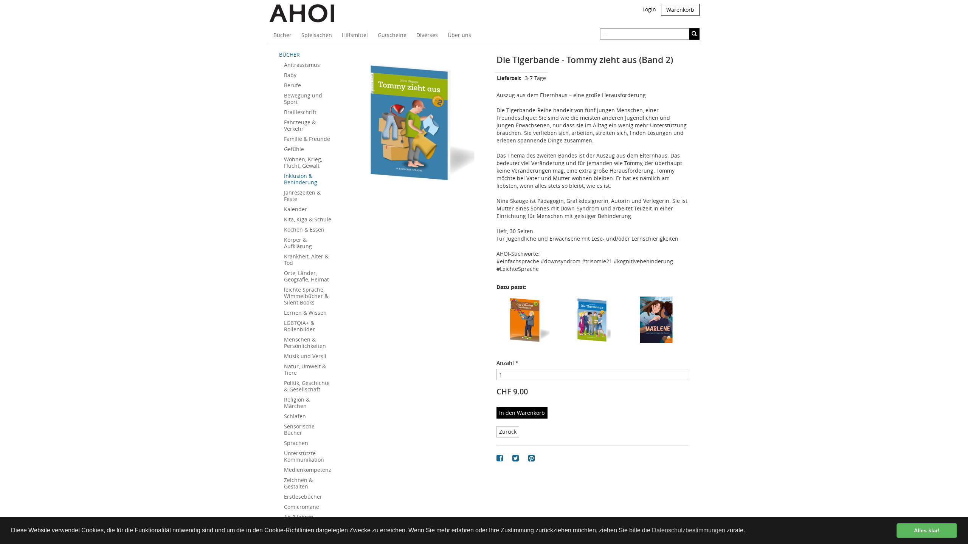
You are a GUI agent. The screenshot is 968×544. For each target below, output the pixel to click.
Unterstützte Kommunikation (304, 456)
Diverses (427, 35)
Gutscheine (392, 35)
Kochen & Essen (304, 229)
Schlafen (295, 416)
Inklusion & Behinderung (300, 179)
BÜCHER (289, 54)
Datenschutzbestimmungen (688, 530)
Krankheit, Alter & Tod (306, 259)
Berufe (292, 85)
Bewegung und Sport (303, 98)
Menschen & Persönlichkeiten (305, 342)
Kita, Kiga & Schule (307, 219)
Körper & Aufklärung (298, 243)
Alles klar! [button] (927, 530)
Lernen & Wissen (305, 312)
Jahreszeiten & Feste (302, 195)
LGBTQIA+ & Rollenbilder (299, 326)
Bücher (282, 35)
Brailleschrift (300, 112)
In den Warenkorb (522, 412)
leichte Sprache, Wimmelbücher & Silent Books (306, 296)
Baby (290, 75)
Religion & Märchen (297, 403)
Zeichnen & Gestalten (298, 483)
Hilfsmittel (355, 35)
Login (649, 9)
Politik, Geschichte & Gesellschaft (307, 386)
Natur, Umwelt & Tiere (305, 369)
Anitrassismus (302, 64)
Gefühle (294, 149)
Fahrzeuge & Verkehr (300, 125)
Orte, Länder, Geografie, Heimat (306, 276)
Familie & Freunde (307, 138)
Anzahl (507, 362)
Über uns (459, 35)
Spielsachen (316, 35)
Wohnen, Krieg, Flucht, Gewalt (303, 162)
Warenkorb (680, 9)
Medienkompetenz (307, 469)
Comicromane (301, 506)
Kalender (295, 209)
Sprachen (296, 443)
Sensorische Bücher (299, 429)
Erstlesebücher (303, 496)
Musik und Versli (305, 356)
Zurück (508, 431)
